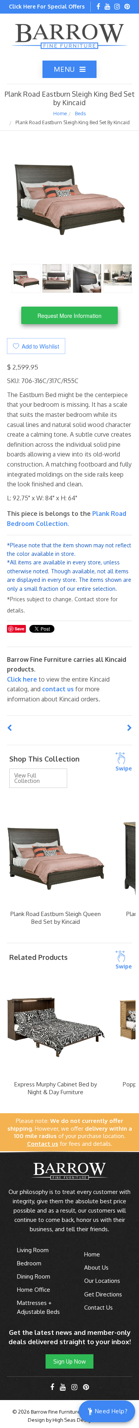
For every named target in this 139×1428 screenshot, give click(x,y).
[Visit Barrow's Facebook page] (98, 7)
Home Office (33, 1289)
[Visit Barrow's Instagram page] (117, 7)
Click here (23, 679)
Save (19, 629)
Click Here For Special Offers (47, 6)
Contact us (58, 689)
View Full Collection (27, 778)
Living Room (33, 1250)
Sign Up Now (69, 1361)
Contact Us (98, 1307)
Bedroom (29, 1263)
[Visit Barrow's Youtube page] (107, 7)
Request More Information (69, 315)
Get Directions (103, 1294)
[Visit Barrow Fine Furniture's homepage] (69, 35)
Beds (80, 113)
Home (60, 113)
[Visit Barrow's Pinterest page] (127, 7)
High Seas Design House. (82, 1420)
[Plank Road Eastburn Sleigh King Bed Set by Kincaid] (26, 277)
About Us (96, 1267)
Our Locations (102, 1280)
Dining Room (33, 1276)
